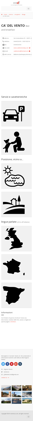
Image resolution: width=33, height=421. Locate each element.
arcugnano (17, 14)
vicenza (11, 14)
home (5, 14)
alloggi (23, 14)
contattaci (13, 321)
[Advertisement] (16, 75)
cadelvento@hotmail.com (21, 51)
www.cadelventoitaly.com (21, 48)
